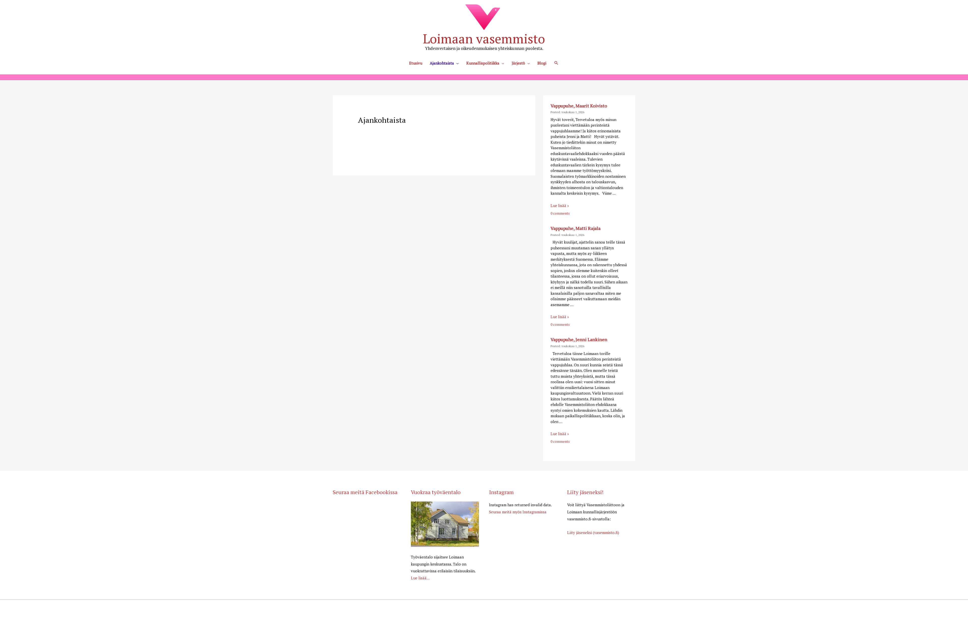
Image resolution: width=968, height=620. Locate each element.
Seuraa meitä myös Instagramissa (518, 511)
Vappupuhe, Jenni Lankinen (579, 339)
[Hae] (556, 63)
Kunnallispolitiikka (482, 63)
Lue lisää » (560, 205)
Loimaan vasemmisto (484, 38)
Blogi (541, 63)
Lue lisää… (420, 577)
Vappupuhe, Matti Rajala (575, 228)
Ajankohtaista (442, 63)
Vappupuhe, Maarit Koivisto (579, 106)
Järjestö (518, 63)
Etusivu (415, 63)
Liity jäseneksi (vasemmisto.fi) (593, 532)
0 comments (560, 213)
